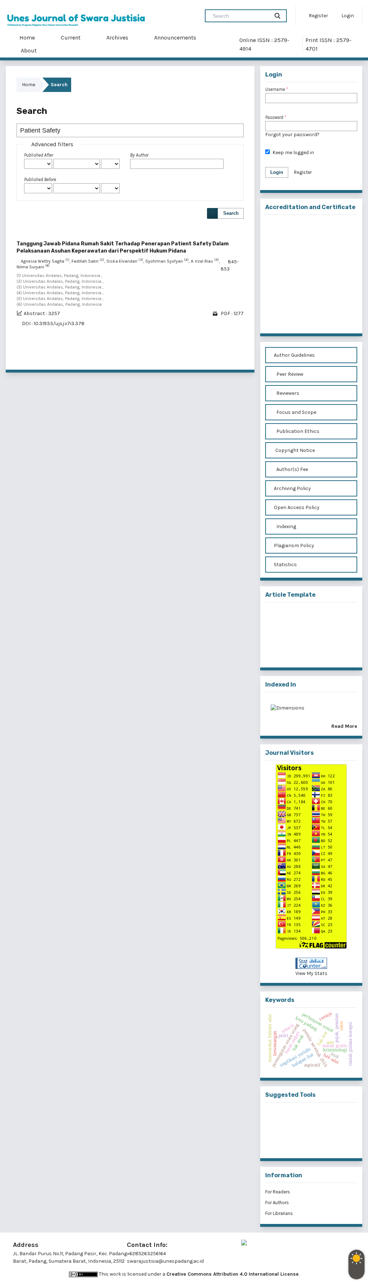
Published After (38, 155)
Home (26, 37)
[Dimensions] (287, 710)
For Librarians (279, 1213)
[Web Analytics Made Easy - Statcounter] (311, 963)
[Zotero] (323, 1141)
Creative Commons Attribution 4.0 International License (232, 1274)
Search (231, 213)
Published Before (40, 179)
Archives (116, 37)
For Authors (277, 1202)
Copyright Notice (295, 450)
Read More (344, 726)
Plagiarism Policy (293, 545)
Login (347, 16)
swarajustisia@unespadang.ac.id (165, 1261)
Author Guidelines (294, 355)
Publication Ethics (297, 431)
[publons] (323, 1117)
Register (318, 16)
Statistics (285, 564)
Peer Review (289, 374)
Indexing (285, 526)
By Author (139, 155)
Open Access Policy (296, 507)
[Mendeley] (299, 1117)
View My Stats (311, 973)
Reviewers (287, 393)
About (28, 50)
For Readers (277, 1191)
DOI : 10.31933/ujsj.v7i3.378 (53, 323)
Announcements (174, 37)
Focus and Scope (295, 412)
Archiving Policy (292, 488)
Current (69, 37)
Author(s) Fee (291, 469)
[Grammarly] (299, 1141)
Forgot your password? (292, 134)
